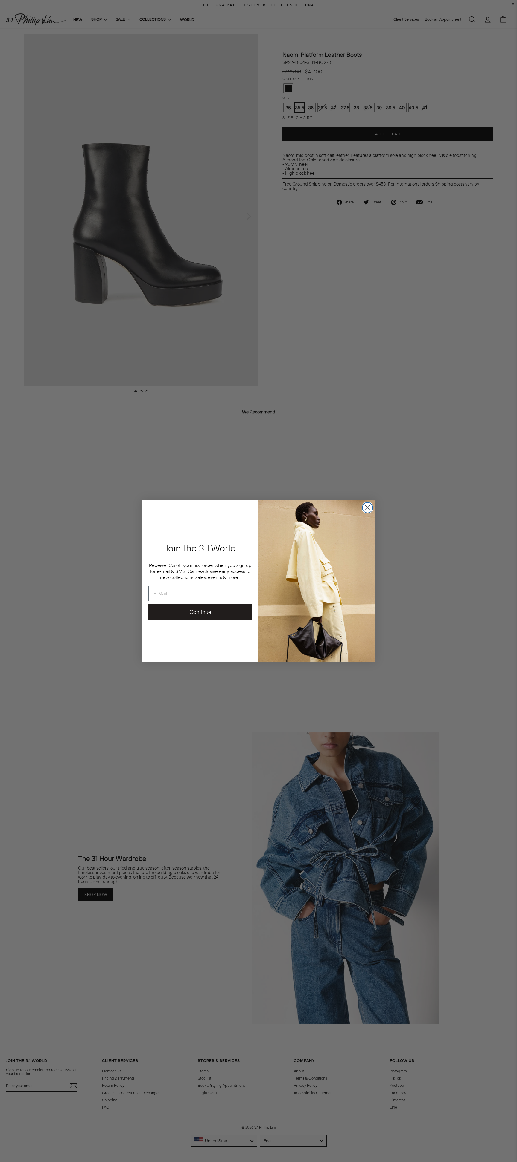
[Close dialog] (367, 507)
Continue (200, 611)
